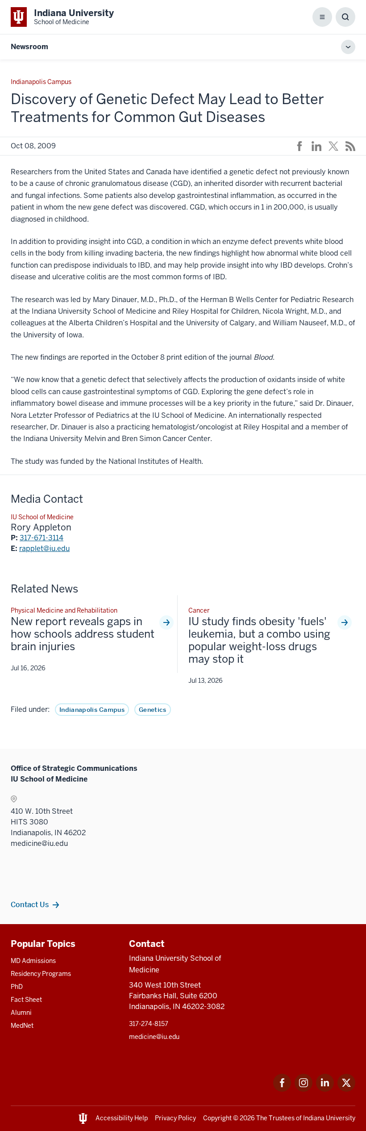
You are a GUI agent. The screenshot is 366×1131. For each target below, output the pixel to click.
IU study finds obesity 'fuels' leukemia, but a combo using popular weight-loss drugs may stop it (259, 640)
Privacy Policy (175, 1118)
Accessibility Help (122, 1118)
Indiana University (329, 1118)
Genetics (152, 710)
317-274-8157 (148, 1024)
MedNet (22, 1026)
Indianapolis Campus (92, 710)
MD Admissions (33, 961)
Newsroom (29, 46)
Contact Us (30, 904)
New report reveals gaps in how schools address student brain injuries (82, 634)
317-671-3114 (41, 537)
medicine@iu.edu (154, 1037)
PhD (17, 987)
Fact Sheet (26, 1000)
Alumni (21, 1013)
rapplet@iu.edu (44, 548)
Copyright (217, 1118)
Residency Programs (41, 974)
